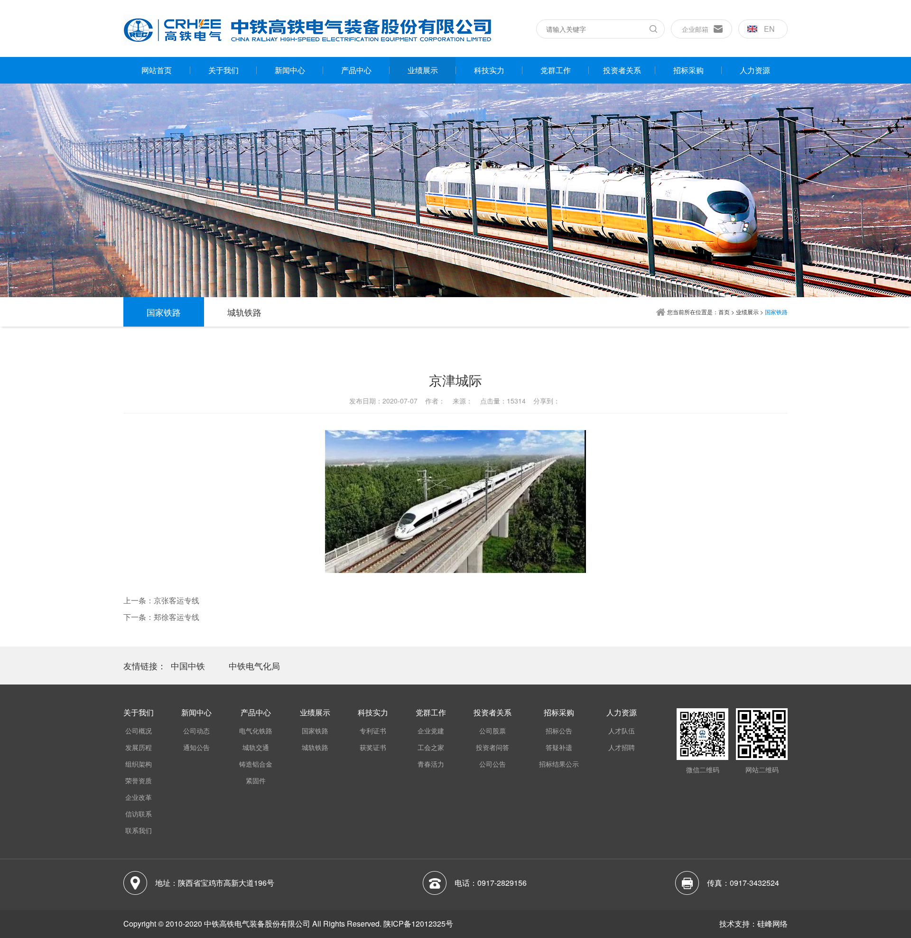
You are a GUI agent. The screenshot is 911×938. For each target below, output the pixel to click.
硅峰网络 (772, 923)
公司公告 (492, 764)
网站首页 (156, 70)
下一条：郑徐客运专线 (161, 616)
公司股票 (492, 730)
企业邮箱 (695, 29)
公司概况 (138, 730)
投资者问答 (492, 747)
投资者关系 (622, 70)
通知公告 (196, 747)
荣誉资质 (138, 780)
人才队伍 (621, 730)
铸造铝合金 (255, 764)
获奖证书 (373, 747)
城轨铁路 (244, 312)
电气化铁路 (255, 730)
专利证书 (373, 730)
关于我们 (223, 70)
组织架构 (138, 764)
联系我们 (138, 830)
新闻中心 (290, 70)
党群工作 (555, 70)
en (769, 28)
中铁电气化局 (254, 665)
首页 (724, 312)
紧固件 (256, 780)
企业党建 (431, 730)
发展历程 (138, 747)
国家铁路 (164, 312)
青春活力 (431, 764)
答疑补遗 (559, 747)
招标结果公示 (559, 764)
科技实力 (489, 70)
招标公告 (559, 730)
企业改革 (138, 797)
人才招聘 (621, 747)
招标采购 (688, 70)
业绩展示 (423, 70)
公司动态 (196, 730)
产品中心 (356, 70)
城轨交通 (255, 747)
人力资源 (755, 70)
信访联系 (138, 813)
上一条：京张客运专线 (161, 600)
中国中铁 (188, 665)
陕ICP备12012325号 (418, 923)
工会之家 (431, 747)
